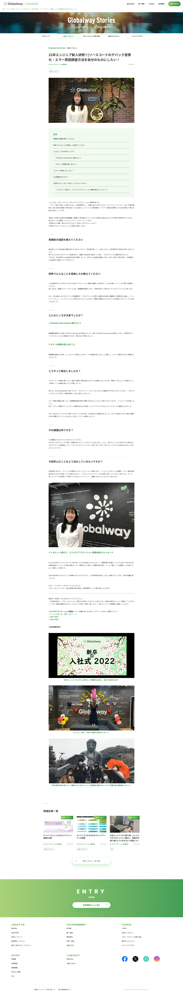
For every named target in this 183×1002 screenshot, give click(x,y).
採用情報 (14, 963)
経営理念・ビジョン (18, 941)
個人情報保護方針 (63, 989)
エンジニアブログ (137, 36)
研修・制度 (70, 941)
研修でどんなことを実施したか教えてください (69, 145)
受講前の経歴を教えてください (64, 139)
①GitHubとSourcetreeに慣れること (68, 158)
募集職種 (14, 967)
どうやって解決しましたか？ (63, 170)
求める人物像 (15, 972)
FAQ (12, 976)
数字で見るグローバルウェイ (21, 945)
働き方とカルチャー (114, 36)
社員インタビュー (68, 36)
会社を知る (15, 932)
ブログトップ (46, 36)
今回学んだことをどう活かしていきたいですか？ (70, 183)
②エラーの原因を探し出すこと (66, 164)
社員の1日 (70, 945)
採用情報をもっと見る (91, 905)
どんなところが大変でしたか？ (64, 151)
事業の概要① (54, 617)
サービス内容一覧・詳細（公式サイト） (64, 614)
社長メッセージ (16, 937)
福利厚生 (70, 937)
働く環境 (70, 932)
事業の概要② (54, 619)
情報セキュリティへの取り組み (43, 989)
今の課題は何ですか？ (61, 177)
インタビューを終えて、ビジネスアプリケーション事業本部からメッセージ (81, 189)
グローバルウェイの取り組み (91, 36)
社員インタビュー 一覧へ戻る (91, 861)
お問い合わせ (71, 963)
